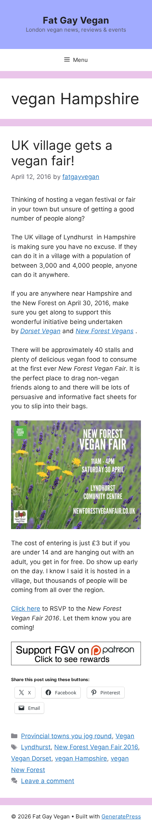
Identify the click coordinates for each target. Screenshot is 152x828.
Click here (25, 608)
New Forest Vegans (105, 331)
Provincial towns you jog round (66, 736)
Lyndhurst (36, 747)
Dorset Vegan (40, 331)
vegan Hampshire (81, 758)
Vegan (124, 736)
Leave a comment (47, 781)
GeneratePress (121, 816)
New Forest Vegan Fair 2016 (96, 747)
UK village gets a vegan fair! (62, 152)
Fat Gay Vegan (76, 20)
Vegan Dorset (31, 758)
